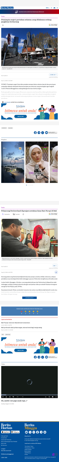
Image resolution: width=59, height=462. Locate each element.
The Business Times (29, 448)
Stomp (26, 454)
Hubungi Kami (4, 436)
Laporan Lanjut (29, 297)
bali (2, 334)
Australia (10, 128)
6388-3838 (4, 457)
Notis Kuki (3, 443)
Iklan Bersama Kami (6, 450)
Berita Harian (28, 451)
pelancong (8, 334)
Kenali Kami (4, 437)
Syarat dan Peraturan (6, 439)
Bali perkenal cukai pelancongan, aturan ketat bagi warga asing (21, 327)
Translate (17, 214)
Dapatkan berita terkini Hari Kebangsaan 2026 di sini (31, 11)
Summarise (7, 214)
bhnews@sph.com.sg (33, 440)
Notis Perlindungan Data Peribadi (9, 441)
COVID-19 (4, 128)
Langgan (3, 448)
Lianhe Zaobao (28, 449)
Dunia (3, 16)
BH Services (4, 445)
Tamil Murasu (28, 452)
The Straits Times (29, 446)
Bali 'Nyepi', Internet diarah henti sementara (15, 323)
